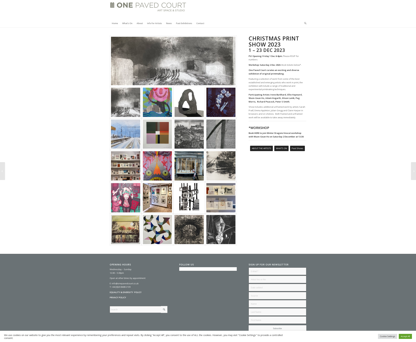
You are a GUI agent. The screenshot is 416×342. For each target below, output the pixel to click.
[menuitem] (115, 23)
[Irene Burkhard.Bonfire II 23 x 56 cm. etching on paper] (173, 61)
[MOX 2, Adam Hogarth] (157, 102)
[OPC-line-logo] (148, 9)
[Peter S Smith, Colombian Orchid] (221, 134)
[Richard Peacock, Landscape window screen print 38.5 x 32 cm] (157, 134)
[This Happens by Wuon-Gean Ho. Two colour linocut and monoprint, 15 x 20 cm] (126, 198)
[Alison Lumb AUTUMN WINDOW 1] (126, 230)
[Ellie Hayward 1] (189, 102)
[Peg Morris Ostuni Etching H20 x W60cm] (189, 134)
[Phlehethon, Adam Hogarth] (157, 166)
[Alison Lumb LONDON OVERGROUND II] (126, 134)
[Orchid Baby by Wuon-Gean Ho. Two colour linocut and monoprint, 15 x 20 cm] (221, 102)
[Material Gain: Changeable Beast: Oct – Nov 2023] (413, 171)
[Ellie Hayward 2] (189, 198)
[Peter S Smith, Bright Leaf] (221, 230)
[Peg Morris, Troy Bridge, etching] (189, 230)
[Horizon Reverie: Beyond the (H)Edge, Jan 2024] (2, 171)
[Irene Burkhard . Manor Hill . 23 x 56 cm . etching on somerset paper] (221, 166)
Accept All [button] (405, 336)
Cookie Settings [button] (387, 336)
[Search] (304, 23)
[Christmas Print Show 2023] (126, 166)
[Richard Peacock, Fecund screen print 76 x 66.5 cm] (157, 230)
